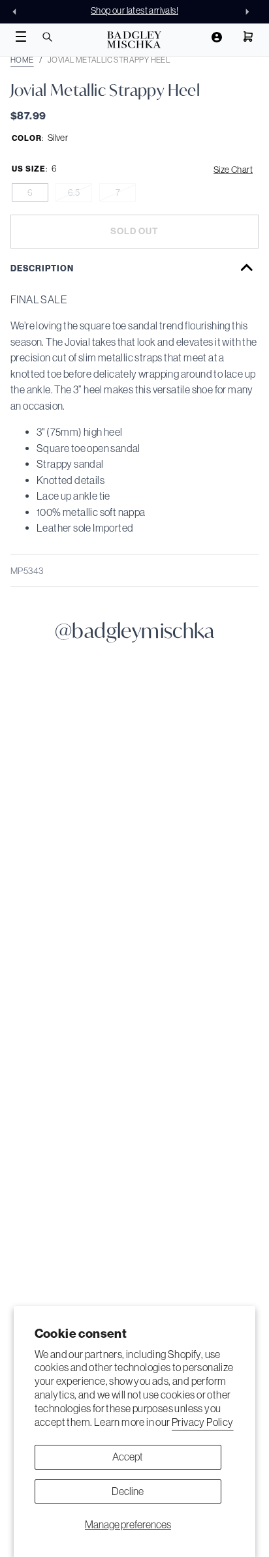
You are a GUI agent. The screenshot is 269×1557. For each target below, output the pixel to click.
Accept (127, 1456)
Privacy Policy (203, 1422)
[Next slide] (251, 12)
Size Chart (233, 169)
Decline (128, 1491)
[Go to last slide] (18, 12)
